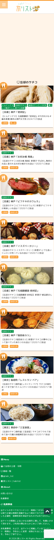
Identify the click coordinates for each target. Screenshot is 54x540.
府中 (4, 438)
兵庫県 (5, 123)
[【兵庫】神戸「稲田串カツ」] (27, 320)
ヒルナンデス (7, 105)
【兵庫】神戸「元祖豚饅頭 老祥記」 (20, 290)
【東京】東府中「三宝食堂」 (17, 427)
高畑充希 (14, 167)
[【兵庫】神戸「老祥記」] (27, 94)
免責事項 (5, 498)
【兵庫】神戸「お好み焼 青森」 (18, 156)
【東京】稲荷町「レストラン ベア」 (20, 380)
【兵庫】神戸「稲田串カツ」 (17, 335)
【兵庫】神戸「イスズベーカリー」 (20, 246)
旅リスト (21, 538)
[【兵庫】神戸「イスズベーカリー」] (27, 231)
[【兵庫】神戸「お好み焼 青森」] (27, 141)
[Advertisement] (27, 46)
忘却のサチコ (20, 105)
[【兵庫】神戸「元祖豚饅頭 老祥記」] (27, 275)
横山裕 (13, 123)
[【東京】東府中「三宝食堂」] (27, 412)
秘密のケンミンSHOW (38, 105)
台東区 (5, 393)
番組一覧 (7, 471)
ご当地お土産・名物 (12, 466)
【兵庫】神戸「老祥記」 (14, 112)
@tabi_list (8, 476)
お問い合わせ (7, 493)
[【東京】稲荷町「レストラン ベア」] (27, 365)
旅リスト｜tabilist (12, 481)
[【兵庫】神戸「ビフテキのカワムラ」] (27, 186)
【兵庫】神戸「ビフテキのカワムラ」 (21, 201)
